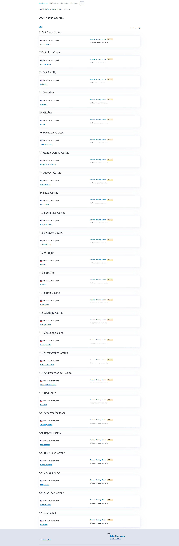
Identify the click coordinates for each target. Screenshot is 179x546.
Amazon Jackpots (46, 425)
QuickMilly (43, 84)
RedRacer (43, 405)
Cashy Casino (44, 485)
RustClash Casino (46, 465)
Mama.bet (43, 525)
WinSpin (43, 265)
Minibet (43, 124)
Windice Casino (45, 64)
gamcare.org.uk (115, 539)
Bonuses (92, 39)
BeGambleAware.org (117, 536)
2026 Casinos (53, 3)
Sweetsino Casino (46, 144)
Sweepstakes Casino (47, 365)
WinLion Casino (45, 44)
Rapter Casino (45, 445)
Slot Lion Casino (45, 505)
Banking (98, 39)
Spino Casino (44, 305)
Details (104, 39)
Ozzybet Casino (45, 184)
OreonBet (43, 104)
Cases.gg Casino (45, 345)
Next (40, 27)
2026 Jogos (74, 3)
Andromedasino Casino (48, 385)
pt (81, 3)
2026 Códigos (64, 3)
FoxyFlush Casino (46, 224)
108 (139, 28)
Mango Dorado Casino (48, 164)
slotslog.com (47, 539)
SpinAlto (43, 285)
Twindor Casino (45, 245)
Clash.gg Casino (45, 325)
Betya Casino (44, 204)
